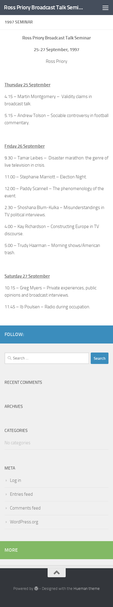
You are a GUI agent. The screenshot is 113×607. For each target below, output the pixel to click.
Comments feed (25, 508)
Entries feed (21, 494)
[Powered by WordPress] (36, 588)
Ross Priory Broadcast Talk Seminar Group (44, 7)
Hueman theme (87, 588)
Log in (15, 480)
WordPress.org (24, 522)
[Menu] (105, 7)
